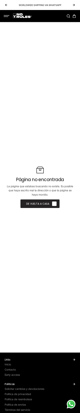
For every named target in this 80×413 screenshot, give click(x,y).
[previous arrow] (6, 5)
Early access (12, 374)
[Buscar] (68, 16)
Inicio (8, 364)
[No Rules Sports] (22, 15)
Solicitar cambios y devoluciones (24, 388)
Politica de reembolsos (18, 399)
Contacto (10, 369)
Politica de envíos (15, 404)
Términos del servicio (17, 409)
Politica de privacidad (18, 394)
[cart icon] (74, 16)
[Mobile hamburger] (7, 16)
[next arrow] (74, 5)
